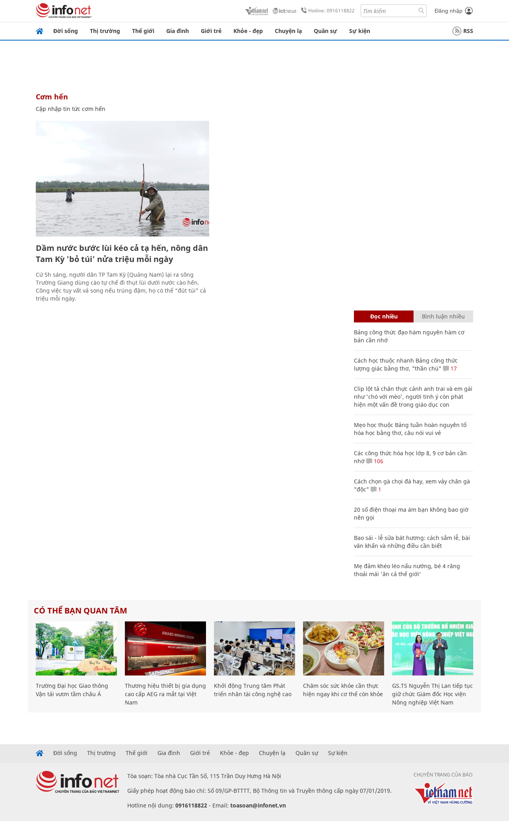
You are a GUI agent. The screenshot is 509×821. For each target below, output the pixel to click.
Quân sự (325, 31)
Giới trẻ (211, 31)
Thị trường (105, 31)
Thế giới (143, 31)
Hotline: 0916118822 (331, 10)
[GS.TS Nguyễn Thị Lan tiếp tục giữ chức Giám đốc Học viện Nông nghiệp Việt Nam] (432, 648)
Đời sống (65, 31)
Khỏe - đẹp (248, 31)
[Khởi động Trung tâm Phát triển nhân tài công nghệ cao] (254, 648)
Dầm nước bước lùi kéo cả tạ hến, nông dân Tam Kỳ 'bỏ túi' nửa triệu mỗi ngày (122, 253)
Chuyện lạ (288, 31)
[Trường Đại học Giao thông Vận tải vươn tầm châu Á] (76, 648)
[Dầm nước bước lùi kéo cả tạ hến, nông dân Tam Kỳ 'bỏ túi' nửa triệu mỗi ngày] (122, 179)
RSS (468, 31)
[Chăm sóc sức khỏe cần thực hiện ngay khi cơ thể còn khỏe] (343, 648)
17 (453, 368)
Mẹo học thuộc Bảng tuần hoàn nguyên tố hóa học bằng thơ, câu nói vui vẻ (410, 429)
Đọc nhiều (384, 316)
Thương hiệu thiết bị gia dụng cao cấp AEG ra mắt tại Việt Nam (165, 694)
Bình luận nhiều (443, 316)
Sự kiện (359, 31)
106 (377, 461)
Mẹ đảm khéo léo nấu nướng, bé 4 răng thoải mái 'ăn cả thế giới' (407, 570)
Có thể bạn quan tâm (80, 610)
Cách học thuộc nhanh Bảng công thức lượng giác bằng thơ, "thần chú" (406, 364)
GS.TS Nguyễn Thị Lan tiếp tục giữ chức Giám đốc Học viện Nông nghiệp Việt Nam (432, 694)
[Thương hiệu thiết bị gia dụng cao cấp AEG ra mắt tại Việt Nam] (165, 648)
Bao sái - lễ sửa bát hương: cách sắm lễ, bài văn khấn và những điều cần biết (412, 541)
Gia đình (177, 31)
